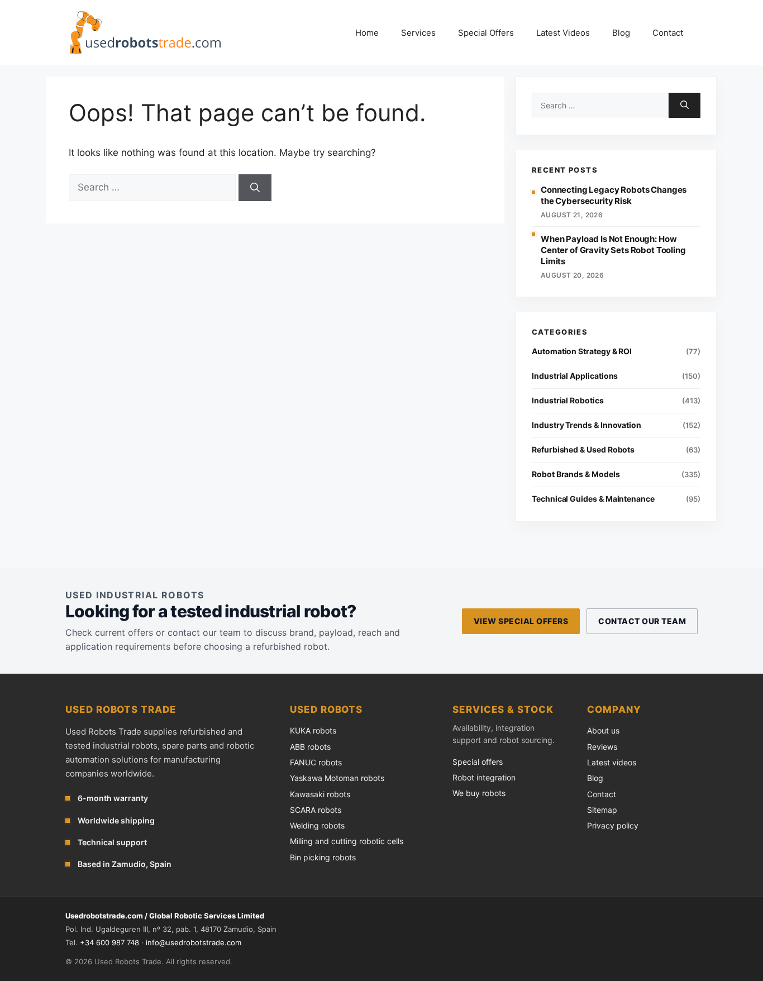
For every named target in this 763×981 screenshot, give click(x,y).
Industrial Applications (575, 375)
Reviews (602, 746)
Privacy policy (612, 825)
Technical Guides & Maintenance (593, 498)
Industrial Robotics (568, 400)
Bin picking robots (323, 857)
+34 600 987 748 (109, 942)
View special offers (521, 621)
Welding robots (317, 825)
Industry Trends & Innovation (586, 425)
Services (418, 32)
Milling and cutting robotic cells (346, 841)
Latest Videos (563, 32)
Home (367, 32)
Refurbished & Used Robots (583, 449)
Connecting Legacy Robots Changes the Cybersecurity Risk (613, 195)
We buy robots (479, 793)
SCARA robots (315, 810)
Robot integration (484, 777)
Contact (667, 32)
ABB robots (310, 746)
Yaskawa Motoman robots (337, 778)
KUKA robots (313, 730)
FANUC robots (316, 762)
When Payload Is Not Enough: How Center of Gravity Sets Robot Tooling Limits (613, 250)
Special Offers (486, 32)
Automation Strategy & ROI (582, 351)
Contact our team (642, 621)
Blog (621, 32)
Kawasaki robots (320, 794)
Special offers (477, 761)
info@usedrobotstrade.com (193, 942)
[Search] (255, 187)
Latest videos (611, 762)
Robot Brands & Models (576, 474)
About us (603, 730)
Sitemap (602, 810)
